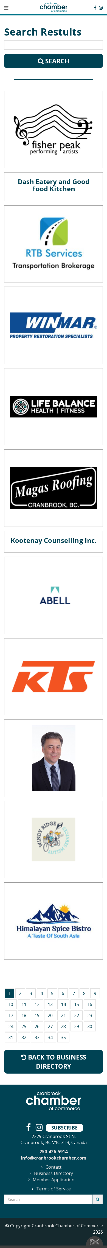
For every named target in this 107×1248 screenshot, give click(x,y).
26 (37, 1026)
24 (10, 1026)
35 (63, 1037)
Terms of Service (53, 1189)
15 (76, 1004)
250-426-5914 (53, 1152)
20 (50, 1015)
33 (37, 1037)
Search (56, 60)
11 (23, 1004)
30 (89, 1026)
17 (10, 1015)
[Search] (97, 1199)
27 (50, 1026)
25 (23, 1026)
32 (23, 1037)
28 (63, 1026)
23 (89, 1015)
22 (76, 1015)
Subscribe (64, 1127)
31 (10, 1037)
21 (63, 1015)
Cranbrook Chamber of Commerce (67, 1226)
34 (50, 1037)
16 (89, 1004)
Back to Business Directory (56, 1062)
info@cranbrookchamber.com (53, 1158)
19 (37, 1015)
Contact (53, 1167)
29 (76, 1026)
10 (10, 1004)
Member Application (53, 1180)
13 (50, 1004)
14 (63, 1004)
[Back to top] (91, 1232)
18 (23, 1015)
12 (37, 1004)
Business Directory (53, 1173)
